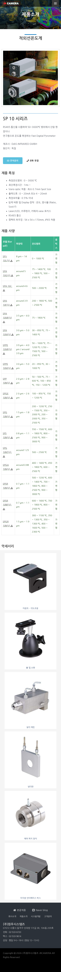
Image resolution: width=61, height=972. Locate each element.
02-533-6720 (15, 932)
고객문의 (48, 916)
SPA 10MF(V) (7, 315)
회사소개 (12, 916)
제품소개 (23, 916)
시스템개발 (36, 916)
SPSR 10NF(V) (7, 503)
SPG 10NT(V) (7, 450)
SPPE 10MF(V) (7, 347)
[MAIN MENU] (55, 3)
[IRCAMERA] (11, 3)
